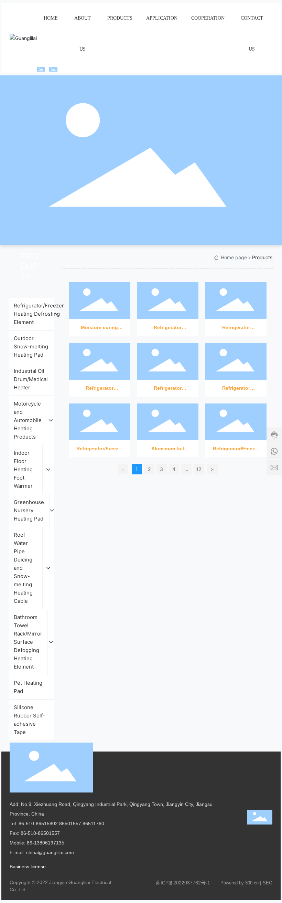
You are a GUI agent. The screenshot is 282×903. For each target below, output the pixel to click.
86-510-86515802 (38, 823)
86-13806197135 (45, 843)
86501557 (70, 823)
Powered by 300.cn (239, 882)
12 (198, 469)
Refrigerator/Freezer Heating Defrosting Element (99, 424)
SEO (267, 882)
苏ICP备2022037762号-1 (183, 882)
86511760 (93, 823)
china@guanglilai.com (50, 852)
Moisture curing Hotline (99, 303)
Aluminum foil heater (167, 424)
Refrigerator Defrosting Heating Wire (167, 303)
